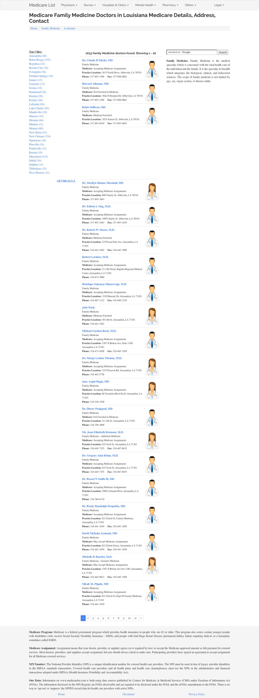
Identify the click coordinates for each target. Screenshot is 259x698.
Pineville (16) (36, 144)
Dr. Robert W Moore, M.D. (98, 230)
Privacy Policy (197, 694)
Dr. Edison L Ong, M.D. (96, 206)
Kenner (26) (36, 100)
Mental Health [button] (144, 5)
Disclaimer (129, 694)
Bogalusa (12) (37, 63)
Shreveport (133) (38, 156)
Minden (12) (36, 124)
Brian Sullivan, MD (94, 107)
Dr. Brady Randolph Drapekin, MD (103, 506)
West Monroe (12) (39, 172)
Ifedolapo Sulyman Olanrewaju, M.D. (104, 284)
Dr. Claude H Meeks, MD (97, 60)
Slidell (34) (35, 160)
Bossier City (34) (38, 68)
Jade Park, (88, 307)
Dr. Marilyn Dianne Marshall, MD (102, 183)
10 (129, 618)
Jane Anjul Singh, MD (95, 381)
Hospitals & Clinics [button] (114, 5)
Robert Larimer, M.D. (95, 257)
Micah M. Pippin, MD (95, 584)
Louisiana (69, 28)
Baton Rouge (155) (39, 59)
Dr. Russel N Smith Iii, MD (98, 479)
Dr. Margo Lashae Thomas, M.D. (102, 358)
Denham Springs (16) (41, 76)
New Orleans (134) (40, 136)
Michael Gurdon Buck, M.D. (99, 331)
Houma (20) (36, 96)
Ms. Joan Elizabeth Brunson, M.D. (103, 432)
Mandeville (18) (38, 112)
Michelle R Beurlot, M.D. (97, 557)
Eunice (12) (35, 80)
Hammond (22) (37, 92)
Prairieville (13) (37, 148)
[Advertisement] (129, 41)
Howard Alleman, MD (95, 84)
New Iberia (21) (38, 132)
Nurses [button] (89, 5)
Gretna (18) (35, 88)
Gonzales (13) (37, 84)
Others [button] (189, 5)
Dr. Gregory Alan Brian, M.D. (100, 455)
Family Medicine (50, 28)
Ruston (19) (35, 152)
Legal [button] (218, 5)
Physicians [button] (68, 5)
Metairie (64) (36, 120)
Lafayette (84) (37, 104)
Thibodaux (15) (38, 168)
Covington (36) (37, 72)
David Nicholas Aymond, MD (99, 533)
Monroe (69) (36, 128)
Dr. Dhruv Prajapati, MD (97, 409)
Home (33, 28)
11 (135, 618)
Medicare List (42, 4)
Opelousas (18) (37, 140)
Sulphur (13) (36, 164)
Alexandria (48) (38, 56)
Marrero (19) (36, 116)
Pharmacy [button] (169, 5)
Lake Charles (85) (39, 108)
